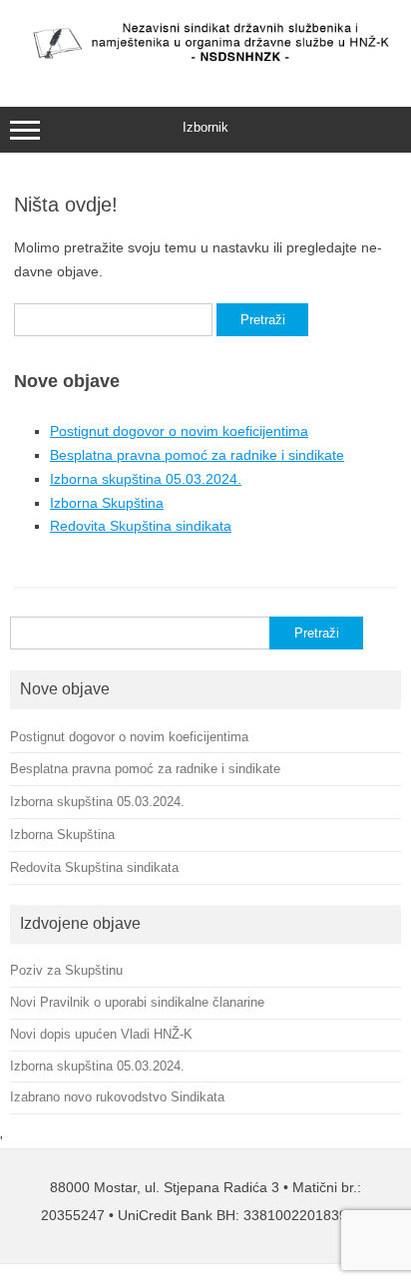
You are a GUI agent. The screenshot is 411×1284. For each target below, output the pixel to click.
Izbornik (205, 127)
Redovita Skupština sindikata (140, 526)
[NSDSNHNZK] (205, 65)
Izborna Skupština (107, 503)
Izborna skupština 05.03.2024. (145, 479)
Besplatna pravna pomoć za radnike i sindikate (197, 455)
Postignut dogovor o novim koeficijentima (179, 431)
